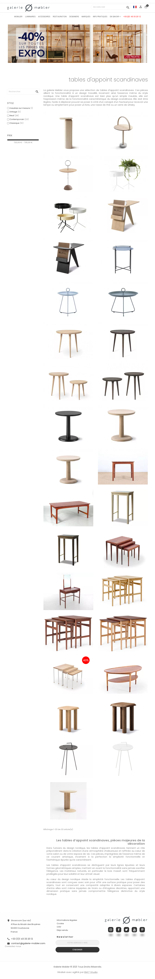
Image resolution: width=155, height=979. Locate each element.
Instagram (110, 929)
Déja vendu (62, 930)
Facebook (118, 929)
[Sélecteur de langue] (135, 7)
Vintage (15, 111)
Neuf (14, 115)
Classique (16, 123)
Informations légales (67, 920)
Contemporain (19, 119)
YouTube (134, 929)
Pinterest (142, 929)
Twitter (126, 929)
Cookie (60, 923)
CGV (59, 926)
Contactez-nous (13, 946)
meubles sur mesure (21, 108)
